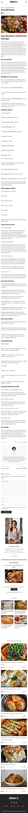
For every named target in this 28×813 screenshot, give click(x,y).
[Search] (26, 2)
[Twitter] (19, 442)
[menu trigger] (2, 2)
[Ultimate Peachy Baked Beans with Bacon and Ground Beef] (20, 605)
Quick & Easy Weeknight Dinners (7, 7)
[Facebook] (15, 442)
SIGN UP (14, 589)
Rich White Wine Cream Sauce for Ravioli (11, 689)
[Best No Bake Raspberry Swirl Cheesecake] (20, 619)
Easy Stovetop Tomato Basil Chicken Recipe (12, 713)
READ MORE (24, 667)
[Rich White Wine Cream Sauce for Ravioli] (14, 678)
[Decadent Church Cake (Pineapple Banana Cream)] (7, 605)
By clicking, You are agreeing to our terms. (14, 592)
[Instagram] (16, 556)
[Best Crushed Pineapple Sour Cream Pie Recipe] (7, 619)
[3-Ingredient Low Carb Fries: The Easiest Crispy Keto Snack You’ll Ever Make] (14, 727)
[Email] (25, 442)
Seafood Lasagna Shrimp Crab (8, 764)
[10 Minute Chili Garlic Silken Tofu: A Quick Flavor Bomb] (14, 652)
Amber (4, 13)
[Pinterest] (22, 442)
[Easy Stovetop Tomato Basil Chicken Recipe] (14, 703)
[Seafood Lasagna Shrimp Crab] (14, 754)
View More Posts (14, 453)
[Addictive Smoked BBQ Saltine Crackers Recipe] (14, 778)
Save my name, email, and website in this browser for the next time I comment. (14, 508)
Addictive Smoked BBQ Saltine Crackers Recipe (12, 789)
